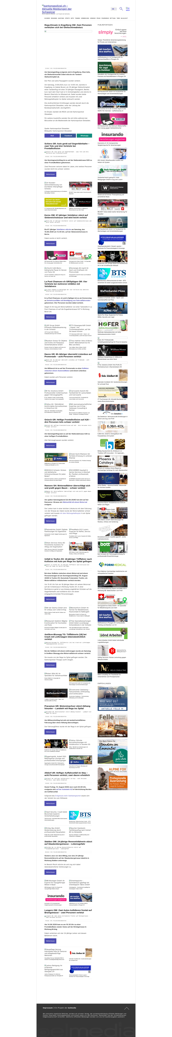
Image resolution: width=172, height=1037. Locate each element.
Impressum (48, 1008)
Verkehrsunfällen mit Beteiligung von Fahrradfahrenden (68, 300)
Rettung (113, 18)
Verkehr (93, 18)
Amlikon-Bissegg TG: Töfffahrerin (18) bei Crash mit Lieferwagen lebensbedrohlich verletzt (65, 636)
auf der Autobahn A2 (64, 789)
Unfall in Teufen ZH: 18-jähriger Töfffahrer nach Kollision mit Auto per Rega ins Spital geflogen (68, 560)
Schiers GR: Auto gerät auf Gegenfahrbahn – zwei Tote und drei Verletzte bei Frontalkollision (66, 146)
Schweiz (47, 18)
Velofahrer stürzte (64, 229)
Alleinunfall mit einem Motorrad (75, 502)
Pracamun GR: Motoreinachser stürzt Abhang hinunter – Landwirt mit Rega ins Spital (67, 707)
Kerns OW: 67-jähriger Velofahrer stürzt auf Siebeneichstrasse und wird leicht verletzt (66, 216)
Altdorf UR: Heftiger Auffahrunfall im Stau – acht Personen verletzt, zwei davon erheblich (67, 774)
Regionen (54, 18)
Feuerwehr (105, 18)
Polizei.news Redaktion (59, 68)
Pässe (98, 18)
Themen (77, 18)
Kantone (61, 18)
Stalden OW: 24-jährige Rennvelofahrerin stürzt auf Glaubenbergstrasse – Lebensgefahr (68, 842)
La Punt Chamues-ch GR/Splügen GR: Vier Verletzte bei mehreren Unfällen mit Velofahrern (65, 283)
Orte (72, 18)
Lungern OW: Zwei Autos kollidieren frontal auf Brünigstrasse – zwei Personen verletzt (68, 911)
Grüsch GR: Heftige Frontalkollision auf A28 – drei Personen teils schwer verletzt (67, 420)
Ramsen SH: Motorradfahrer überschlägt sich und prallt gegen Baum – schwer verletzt (67, 486)
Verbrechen (85, 18)
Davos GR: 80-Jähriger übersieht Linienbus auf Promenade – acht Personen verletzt (68, 355)
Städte (67, 18)
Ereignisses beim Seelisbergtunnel (68, 796)
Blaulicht (124, 18)
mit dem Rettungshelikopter (70, 513)
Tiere (118, 18)
